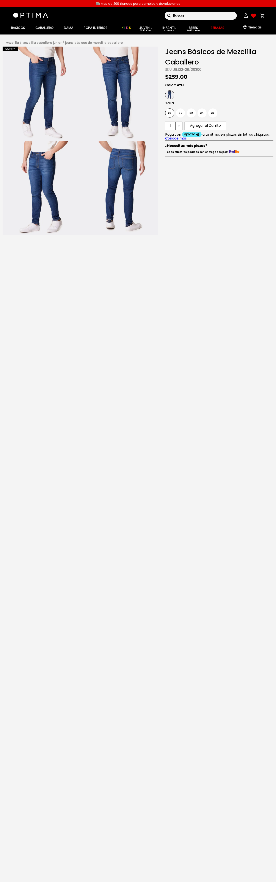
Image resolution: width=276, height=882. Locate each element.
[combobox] (201, 16)
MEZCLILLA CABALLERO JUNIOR (42, 43)
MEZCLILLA (12, 43)
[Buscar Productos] (169, 15)
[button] (41, 94)
